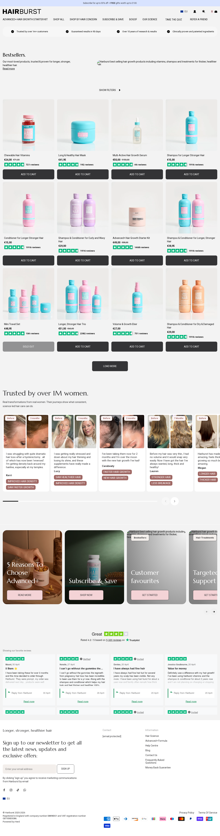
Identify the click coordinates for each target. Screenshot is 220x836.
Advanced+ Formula (156, 740)
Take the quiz (173, 19)
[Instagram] (11, 790)
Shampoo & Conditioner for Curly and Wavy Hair (81, 240)
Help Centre (151, 745)
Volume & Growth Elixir (125, 324)
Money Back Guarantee (158, 767)
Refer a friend (199, 19)
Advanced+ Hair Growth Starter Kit (25, 19)
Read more (9, 68)
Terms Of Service (207, 812)
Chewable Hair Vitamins (17, 155)
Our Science (149, 19)
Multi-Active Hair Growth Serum (130, 155)
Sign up (65, 768)
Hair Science (152, 736)
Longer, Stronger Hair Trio (72, 324)
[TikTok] (17, 790)
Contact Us (151, 755)
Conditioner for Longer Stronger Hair (23, 238)
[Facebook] (4, 790)
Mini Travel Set (12, 324)
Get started (150, 595)
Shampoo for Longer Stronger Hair (186, 155)
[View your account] (194, 11)
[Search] (203, 11)
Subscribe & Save (113, 19)
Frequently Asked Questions (154, 761)
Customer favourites (145, 577)
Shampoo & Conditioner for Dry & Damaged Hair (190, 326)
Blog (147, 750)
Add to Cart (28, 174)
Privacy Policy (186, 812)
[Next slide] (174, 501)
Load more (110, 366)
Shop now (86, 595)
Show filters (107, 90)
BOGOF (133, 19)
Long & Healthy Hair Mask (72, 155)
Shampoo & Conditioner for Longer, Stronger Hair (191, 240)
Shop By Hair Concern (83, 19)
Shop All (58, 19)
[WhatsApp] (24, 790)
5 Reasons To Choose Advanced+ (25, 573)
